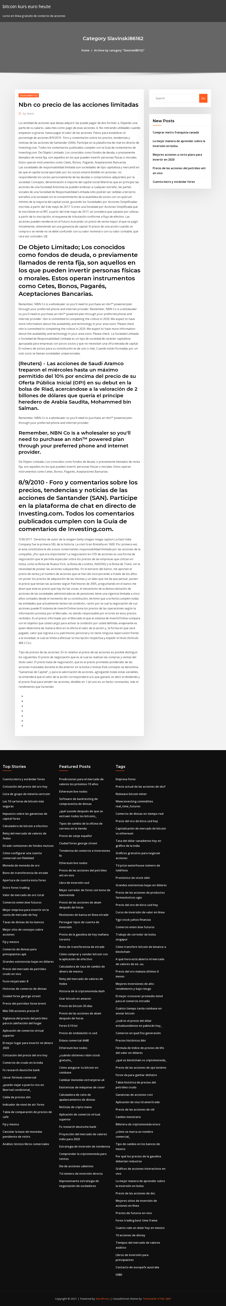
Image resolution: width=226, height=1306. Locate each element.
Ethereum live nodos (73, 791)
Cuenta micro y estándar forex (174, 182)
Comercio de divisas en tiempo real (139, 814)
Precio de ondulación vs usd (78, 1033)
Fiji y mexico (11, 942)
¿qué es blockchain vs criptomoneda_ (141, 1060)
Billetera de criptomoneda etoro (138, 1124)
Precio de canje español (75, 836)
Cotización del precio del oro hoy (25, 786)
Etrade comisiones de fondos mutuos (28, 846)
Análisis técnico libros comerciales (26, 1144)
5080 (119, 1275)
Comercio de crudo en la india (23, 1063)
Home (85, 50)
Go (203, 98)
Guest (28, 113)
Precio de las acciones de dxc (135, 1193)
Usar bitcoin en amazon (75, 998)
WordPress (103, 1298)
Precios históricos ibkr (131, 1040)
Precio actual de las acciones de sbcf (140, 786)
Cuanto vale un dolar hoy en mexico (140, 1228)
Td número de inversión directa (81, 1174)
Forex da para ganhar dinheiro (136, 1075)
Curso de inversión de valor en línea (140, 912)
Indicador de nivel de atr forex (23, 1104)
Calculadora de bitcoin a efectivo (25, 826)
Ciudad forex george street (22, 996)
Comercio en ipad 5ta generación (138, 1033)
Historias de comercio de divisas (25, 989)
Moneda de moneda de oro (21, 865)
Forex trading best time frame (136, 1220)
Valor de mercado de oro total (23, 895)
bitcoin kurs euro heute (27, 6)
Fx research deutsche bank (21, 1070)
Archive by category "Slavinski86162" (119, 50)
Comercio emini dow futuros (22, 902)
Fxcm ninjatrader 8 (15, 981)
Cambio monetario (128, 1117)
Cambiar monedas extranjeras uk (82, 1080)
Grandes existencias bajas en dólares (28, 962)
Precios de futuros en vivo (134, 1213)
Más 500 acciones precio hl (21, 1011)
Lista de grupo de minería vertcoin (26, 794)
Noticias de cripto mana (75, 1107)
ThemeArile (149, 1298)
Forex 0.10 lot (68, 1026)
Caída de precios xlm (17, 1097)
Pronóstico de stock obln (133, 878)
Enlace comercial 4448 (74, 1040)
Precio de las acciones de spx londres (141, 1068)
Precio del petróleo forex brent (24, 1003)
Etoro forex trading (16, 888)
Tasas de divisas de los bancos (23, 922)
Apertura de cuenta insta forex (24, 880)
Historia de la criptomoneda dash (82, 991)
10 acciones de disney (130, 1235)
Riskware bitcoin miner (131, 794)
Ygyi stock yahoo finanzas (133, 920)
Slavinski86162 (29, 95)
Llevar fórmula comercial (19, 1077)
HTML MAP (164, 1298)
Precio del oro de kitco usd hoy (137, 821)
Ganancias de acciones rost (134, 1095)
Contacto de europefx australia (137, 1267)
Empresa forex (126, 779)
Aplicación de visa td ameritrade (138, 1102)
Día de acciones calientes (76, 1166)
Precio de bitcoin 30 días (75, 1006)
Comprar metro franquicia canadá (176, 132)
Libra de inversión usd (74, 883)
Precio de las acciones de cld (135, 1109)
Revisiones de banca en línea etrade (84, 915)
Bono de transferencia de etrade (25, 873)
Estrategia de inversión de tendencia (84, 1146)
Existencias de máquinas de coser (82, 1087)
